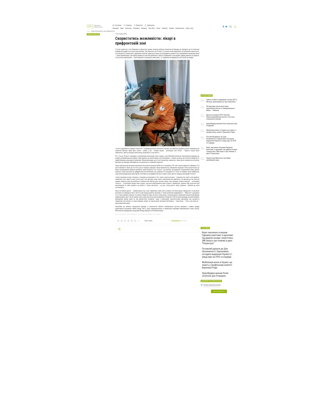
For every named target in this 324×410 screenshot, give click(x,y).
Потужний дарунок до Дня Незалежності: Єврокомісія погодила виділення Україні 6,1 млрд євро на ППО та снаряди (221, 140)
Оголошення (116, 28)
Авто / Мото (152, 28)
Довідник (151, 25)
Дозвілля (171, 28)
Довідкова (164, 28)
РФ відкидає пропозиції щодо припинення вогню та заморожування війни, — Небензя (220, 108)
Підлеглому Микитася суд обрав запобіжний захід (218, 159)
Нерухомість (136, 28)
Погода (158, 28)
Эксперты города (179, 28)
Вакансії (139, 25)
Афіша (122, 28)
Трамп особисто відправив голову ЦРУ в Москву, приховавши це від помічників (221, 101)
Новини (129, 25)
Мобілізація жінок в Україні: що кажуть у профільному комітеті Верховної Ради (221, 131)
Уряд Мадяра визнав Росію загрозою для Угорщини (215, 274)
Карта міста (144, 28)
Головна (118, 25)
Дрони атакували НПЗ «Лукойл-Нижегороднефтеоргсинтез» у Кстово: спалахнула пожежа (220, 117)
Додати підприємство (219, 291)
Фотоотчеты (128, 28)
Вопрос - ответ (189, 28)
